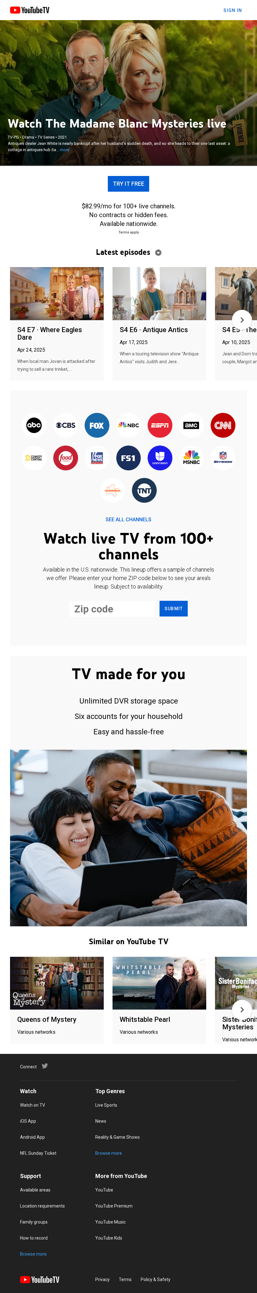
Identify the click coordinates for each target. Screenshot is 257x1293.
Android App (32, 1137)
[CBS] (65, 426)
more (64, 149)
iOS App (28, 1121)
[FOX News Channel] (97, 458)
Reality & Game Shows (117, 1137)
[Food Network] (65, 458)
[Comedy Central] (34, 458)
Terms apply (128, 232)
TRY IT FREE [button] (128, 183)
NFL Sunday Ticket (38, 1153)
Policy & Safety (155, 1279)
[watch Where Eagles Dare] (57, 294)
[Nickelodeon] (112, 490)
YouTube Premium (114, 1205)
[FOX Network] (97, 426)
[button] (242, 320)
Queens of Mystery (46, 1019)
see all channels (128, 520)
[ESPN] (160, 426)
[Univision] (160, 458)
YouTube (104, 1189)
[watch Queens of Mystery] (57, 984)
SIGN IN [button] (232, 10)
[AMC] (191, 426)
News (100, 1121)
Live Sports (106, 1105)
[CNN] (223, 426)
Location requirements (42, 1205)
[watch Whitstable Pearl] (159, 984)
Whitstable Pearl (145, 1019)
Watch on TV (32, 1105)
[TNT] (144, 490)
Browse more (108, 1153)
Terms (125, 1279)
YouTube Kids (108, 1238)
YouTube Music (110, 1222)
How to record (34, 1238)
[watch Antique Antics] (159, 294)
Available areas (35, 1189)
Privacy (102, 1279)
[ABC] (34, 426)
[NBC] (128, 426)
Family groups (34, 1222)
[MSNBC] (191, 458)
